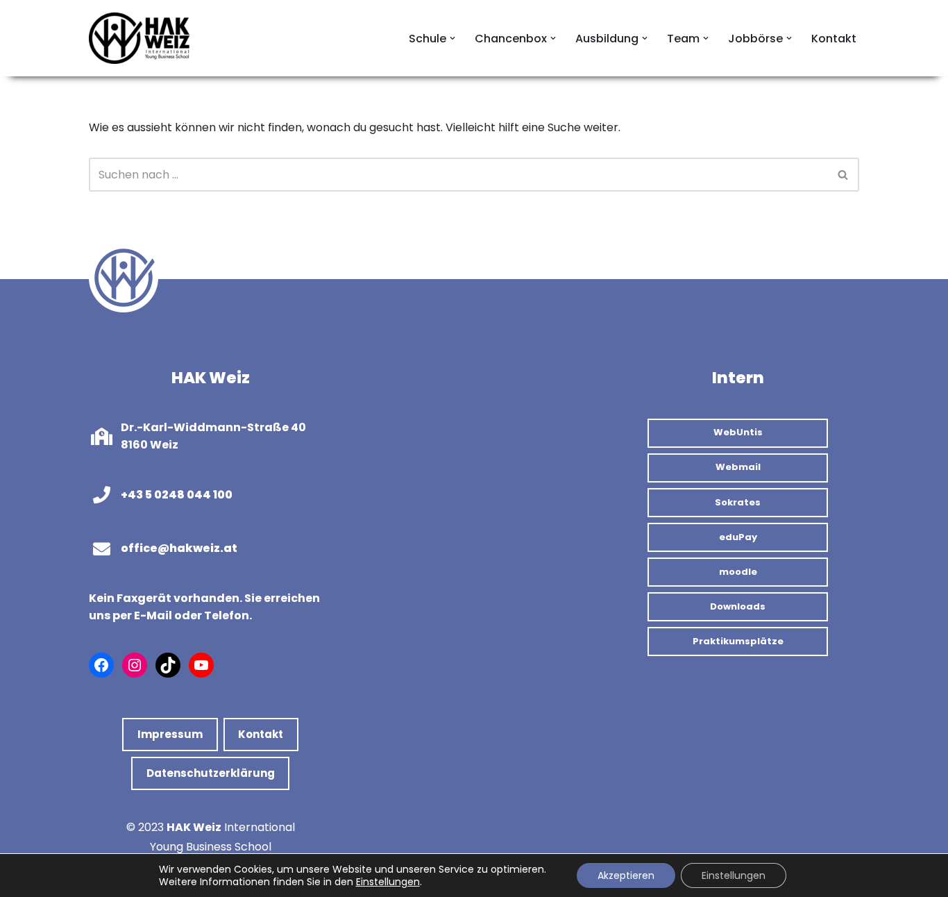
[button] (452, 38)
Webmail (738, 466)
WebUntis (738, 432)
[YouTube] (201, 665)
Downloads (737, 606)
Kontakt (833, 39)
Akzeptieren (626, 875)
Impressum (170, 734)
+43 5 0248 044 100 (176, 495)
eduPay (738, 537)
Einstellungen (388, 881)
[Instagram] (134, 665)
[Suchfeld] (843, 175)
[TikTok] (167, 665)
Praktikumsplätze (738, 641)
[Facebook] (101, 665)
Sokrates (738, 502)
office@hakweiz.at (179, 548)
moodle (738, 571)
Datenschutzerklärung (210, 773)
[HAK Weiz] (141, 38)
